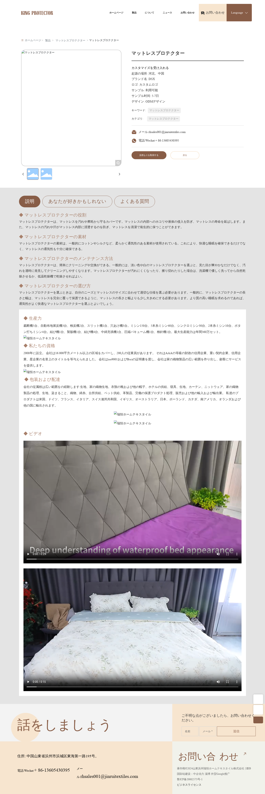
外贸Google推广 (220, 773)
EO (249, 768)
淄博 (207, 773)
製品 (48, 40)
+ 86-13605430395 (167, 140)
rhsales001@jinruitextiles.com (167, 132)
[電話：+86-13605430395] (258, 699)
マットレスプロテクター (70, 40)
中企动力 (198, 773)
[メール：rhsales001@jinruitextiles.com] (258, 710)
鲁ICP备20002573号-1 (190, 779)
